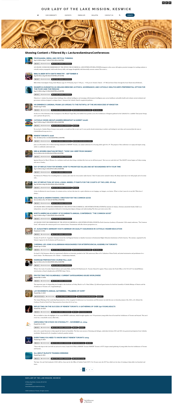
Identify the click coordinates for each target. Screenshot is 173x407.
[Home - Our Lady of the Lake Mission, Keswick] (38, 15)
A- (167, 3)
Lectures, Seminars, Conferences (62, 63)
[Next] (92, 369)
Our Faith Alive (40, 296)
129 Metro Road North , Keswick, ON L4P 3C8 (35, 382)
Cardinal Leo (98, 110)
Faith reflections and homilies (87, 296)
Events (76, 125)
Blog (37, 343)
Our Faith (68, 15)
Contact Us (109, 15)
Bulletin (95, 15)
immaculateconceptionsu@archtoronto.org (35, 386)
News (37, 110)
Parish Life (81, 15)
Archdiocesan (46, 63)
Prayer (76, 187)
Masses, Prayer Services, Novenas (82, 110)
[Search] (119, 15)
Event (37, 63)
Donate (130, 15)
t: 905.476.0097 (28, 384)
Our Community (51, 15)
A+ (163, 3)
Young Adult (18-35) (85, 311)
